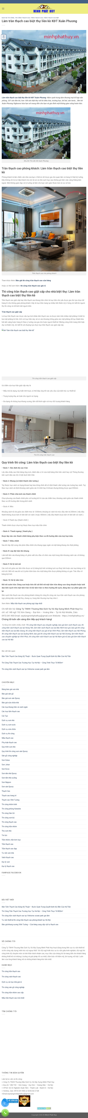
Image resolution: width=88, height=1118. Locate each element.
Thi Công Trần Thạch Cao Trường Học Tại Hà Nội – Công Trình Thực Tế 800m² (32, 911)
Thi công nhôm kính (9, 804)
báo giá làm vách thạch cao (69, 625)
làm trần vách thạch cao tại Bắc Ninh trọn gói (52, 628)
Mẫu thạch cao (7, 738)
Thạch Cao (6, 791)
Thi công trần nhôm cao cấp (13, 992)
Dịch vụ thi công (8, 733)
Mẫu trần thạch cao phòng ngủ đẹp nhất (26, 603)
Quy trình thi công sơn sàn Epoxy (15, 751)
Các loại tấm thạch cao (11, 711)
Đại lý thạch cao (8, 866)
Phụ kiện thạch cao (9, 742)
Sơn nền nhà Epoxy (9, 773)
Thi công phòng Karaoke (11, 809)
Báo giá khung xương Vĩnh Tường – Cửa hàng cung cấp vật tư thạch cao (30, 924)
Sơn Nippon (6, 782)
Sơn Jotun (6, 765)
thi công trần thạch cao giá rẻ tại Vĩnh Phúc (43, 631)
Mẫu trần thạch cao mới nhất (13, 998)
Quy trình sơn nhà (8, 747)
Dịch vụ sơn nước (9, 725)
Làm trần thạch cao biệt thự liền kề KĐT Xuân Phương (24, 97)
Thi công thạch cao (9, 822)
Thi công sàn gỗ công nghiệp (13, 987)
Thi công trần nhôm (9, 826)
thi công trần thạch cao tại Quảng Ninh (17, 634)
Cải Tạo (5, 716)
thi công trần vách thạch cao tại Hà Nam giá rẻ (48, 637)
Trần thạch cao (7, 844)
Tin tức (4, 835)
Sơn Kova (5, 769)
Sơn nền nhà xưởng (9, 778)
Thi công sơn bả (8, 818)
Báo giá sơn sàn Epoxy (11, 698)
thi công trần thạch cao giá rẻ (33, 286)
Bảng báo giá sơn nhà (10, 689)
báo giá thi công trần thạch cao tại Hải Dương (52, 634)
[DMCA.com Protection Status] (44, 1108)
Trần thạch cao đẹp (9, 849)
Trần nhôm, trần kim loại (11, 840)
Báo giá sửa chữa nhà (10, 703)
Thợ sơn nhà (6, 831)
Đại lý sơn (6, 862)
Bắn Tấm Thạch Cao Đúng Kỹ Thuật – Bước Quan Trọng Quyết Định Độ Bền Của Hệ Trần (36, 907)
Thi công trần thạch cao (11, 971)
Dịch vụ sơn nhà (8, 720)
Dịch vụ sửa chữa (9, 729)
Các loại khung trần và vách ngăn (15, 707)
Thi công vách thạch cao (11, 977)
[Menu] (3, 8)
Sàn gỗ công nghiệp (9, 756)
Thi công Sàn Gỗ (8, 813)
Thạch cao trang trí (9, 795)
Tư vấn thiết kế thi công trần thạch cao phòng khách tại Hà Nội (26, 920)
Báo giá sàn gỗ (8, 694)
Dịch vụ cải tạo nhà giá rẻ (12, 982)
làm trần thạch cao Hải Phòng (73, 631)
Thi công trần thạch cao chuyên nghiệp (41, 625)
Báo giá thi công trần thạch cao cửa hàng (33, 280)
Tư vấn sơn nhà (8, 853)
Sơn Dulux (6, 760)
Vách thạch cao (8, 857)
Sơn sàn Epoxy (8, 787)
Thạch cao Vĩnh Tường (10, 800)
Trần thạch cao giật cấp (12, 312)
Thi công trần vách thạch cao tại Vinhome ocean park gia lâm (26, 916)
